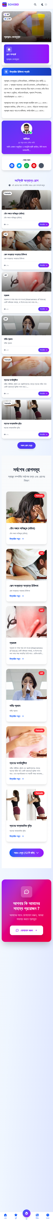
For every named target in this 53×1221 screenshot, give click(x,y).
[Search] (35, 4)
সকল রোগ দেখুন (26, 445)
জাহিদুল (26, 138)
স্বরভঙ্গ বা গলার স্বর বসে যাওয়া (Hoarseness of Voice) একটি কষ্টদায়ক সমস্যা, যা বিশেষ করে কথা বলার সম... (25, 300)
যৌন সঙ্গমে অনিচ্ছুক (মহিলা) (14, 213)
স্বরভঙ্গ (6, 295)
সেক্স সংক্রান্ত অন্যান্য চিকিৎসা (15, 254)
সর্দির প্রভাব (8, 339)
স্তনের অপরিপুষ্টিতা (11, 379)
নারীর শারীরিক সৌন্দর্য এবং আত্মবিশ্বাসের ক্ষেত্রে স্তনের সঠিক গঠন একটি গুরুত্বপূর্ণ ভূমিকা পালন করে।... (25, 385)
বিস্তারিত (42, 224)
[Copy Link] (41, 165)
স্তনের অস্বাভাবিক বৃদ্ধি (12, 423)
